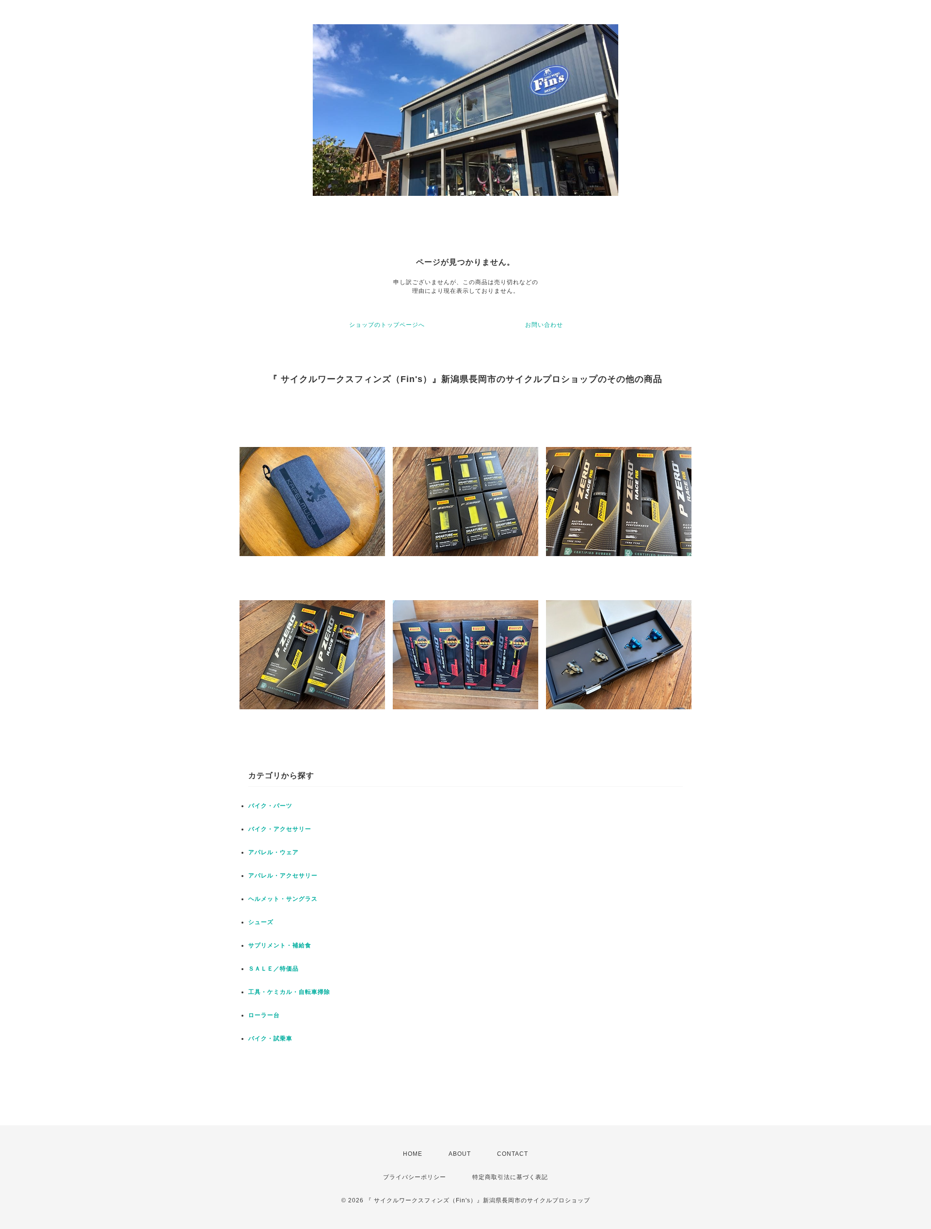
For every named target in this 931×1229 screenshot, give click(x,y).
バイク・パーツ (270, 805)
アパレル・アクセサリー (283, 875)
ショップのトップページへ (387, 324)
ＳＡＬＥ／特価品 (273, 968)
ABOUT (460, 1153)
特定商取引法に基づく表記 (510, 1177)
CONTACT (512, 1153)
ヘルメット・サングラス (283, 898)
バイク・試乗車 (270, 1038)
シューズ (260, 922)
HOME (412, 1153)
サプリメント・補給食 (279, 945)
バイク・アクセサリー (279, 829)
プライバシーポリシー (414, 1177)
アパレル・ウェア (273, 852)
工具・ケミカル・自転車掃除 (289, 992)
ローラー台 (264, 1015)
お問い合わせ (544, 324)
